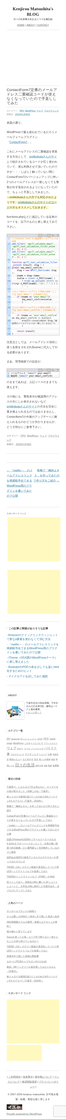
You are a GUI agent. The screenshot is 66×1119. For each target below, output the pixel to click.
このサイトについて (33, 743)
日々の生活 (25, 765)
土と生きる (28, 759)
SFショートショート (28, 739)
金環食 (56, 765)
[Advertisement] (33, 59)
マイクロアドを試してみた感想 (28, 676)
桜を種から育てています (19, 931)
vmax (9, 743)
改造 (53, 759)
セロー (20, 748)
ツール (27, 748)
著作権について (43, 1076)
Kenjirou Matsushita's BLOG (33, 12)
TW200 (52, 739)
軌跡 (50, 765)
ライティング (32, 754)
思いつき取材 (45, 759)
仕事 (50, 754)
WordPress (30, 111)
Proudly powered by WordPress (24, 1113)
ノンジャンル (37, 748)
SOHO (40, 739)
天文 (36, 759)
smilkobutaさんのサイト (22, 406)
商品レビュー (15, 759)
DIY (9, 739)
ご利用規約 (14, 1076)
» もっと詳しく (34, 712)
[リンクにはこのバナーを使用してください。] (14, 1109)
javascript (15, 739)
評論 (45, 766)
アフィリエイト (51, 743)
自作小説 (39, 765)
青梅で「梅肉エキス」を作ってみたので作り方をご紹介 (46, 475)
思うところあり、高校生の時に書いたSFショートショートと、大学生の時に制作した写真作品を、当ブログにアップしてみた (33, 886)
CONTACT (43, 25)
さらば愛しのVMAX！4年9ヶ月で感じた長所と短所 (33, 916)
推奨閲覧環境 (29, 1081)
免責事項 (28, 1076)
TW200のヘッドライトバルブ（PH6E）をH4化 (31, 876)
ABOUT (31, 25)
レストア (43, 754)
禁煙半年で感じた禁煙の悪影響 (23, 956)
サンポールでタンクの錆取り (21, 911)
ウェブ (40, 111)
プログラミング (51, 111)
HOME (20, 25)
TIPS (21, 111)
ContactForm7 (18, 142)
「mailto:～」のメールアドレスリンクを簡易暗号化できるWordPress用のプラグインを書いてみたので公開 (33, 648)
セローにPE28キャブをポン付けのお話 (27, 961)
